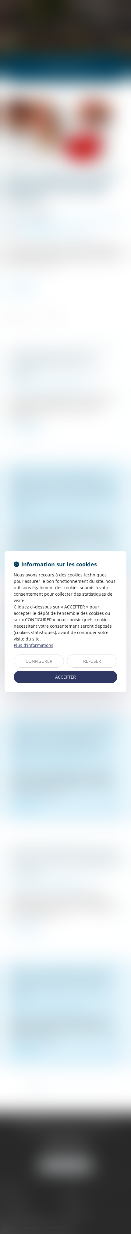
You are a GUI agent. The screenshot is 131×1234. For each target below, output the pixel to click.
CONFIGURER (39, 661)
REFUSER (92, 661)
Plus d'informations (33, 645)
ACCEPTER (65, 677)
